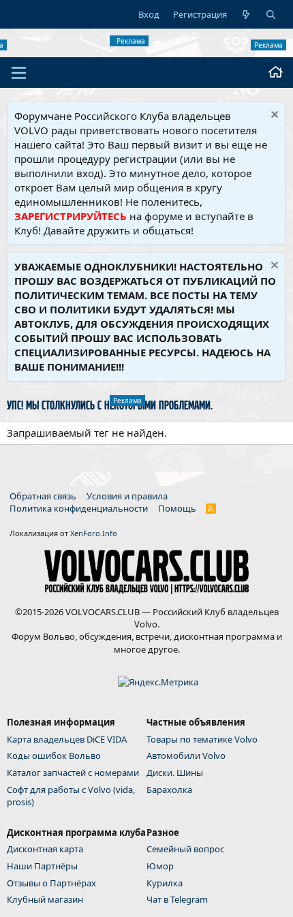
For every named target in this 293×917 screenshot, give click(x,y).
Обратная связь (43, 496)
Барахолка (169, 789)
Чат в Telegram (177, 899)
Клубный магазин (45, 899)
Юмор (160, 866)
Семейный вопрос (185, 849)
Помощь (177, 508)
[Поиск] (270, 14)
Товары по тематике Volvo (202, 739)
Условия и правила (127, 496)
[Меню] (19, 73)
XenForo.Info (93, 533)
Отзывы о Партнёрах (51, 883)
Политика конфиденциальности (79, 508)
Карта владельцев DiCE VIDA (67, 739)
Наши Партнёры (42, 866)
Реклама (131, 41)
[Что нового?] (246, 14)
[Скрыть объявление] (273, 116)
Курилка (164, 883)
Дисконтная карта (45, 849)
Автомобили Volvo (186, 755)
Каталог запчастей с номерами (73, 772)
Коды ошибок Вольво (54, 755)
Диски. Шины (174, 772)
